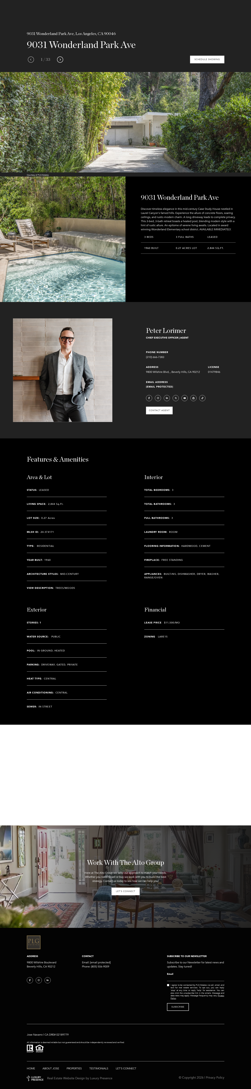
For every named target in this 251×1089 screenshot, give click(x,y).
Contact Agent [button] (159, 410)
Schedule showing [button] (207, 59)
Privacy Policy (215, 1077)
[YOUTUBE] (185, 398)
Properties (74, 1068)
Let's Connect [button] (125, 891)
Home (31, 1068)
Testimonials (98, 1068)
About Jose (51, 1068)
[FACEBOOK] (149, 398)
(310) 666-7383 (155, 357)
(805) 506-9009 (100, 966)
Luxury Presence (101, 1078)
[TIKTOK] (202, 398)
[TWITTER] (176, 398)
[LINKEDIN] (167, 398)
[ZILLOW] (193, 398)
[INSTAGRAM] (158, 398)
